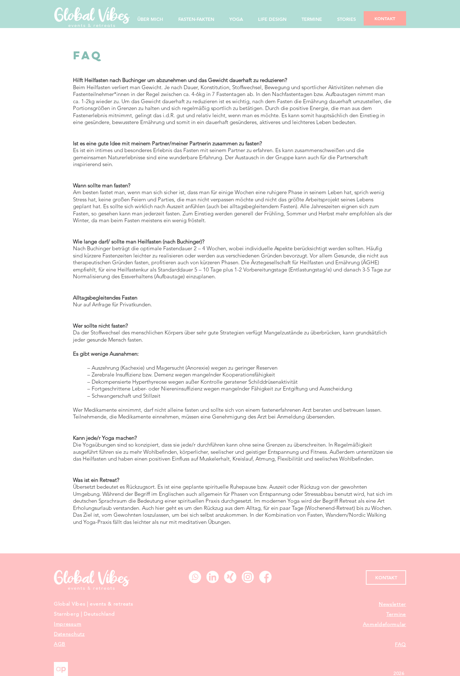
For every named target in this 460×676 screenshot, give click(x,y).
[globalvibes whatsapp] (195, 577)
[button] (392, 604)
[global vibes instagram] (248, 577)
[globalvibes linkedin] (213, 577)
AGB (59, 644)
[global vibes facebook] (265, 577)
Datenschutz (69, 634)
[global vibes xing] (230, 577)
